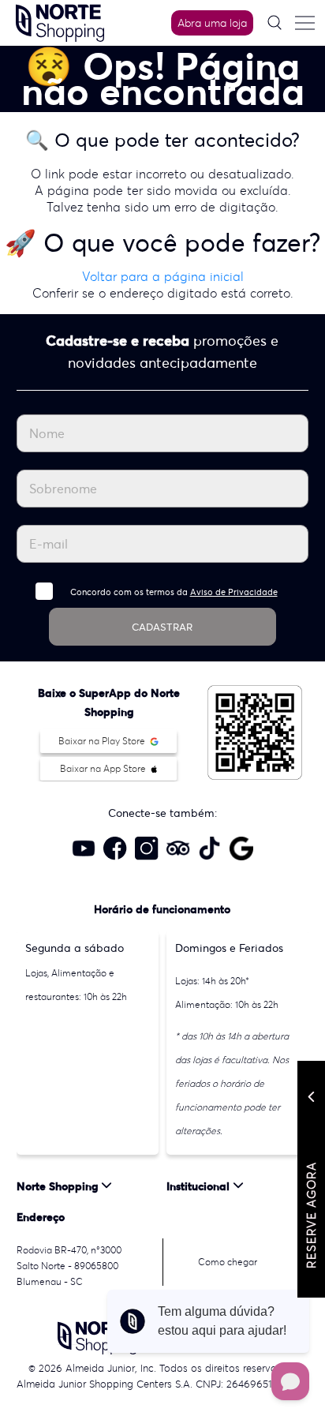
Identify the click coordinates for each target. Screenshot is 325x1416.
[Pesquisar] (274, 22)
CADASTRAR (162, 627)
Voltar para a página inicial (163, 276)
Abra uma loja (212, 23)
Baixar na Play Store (103, 741)
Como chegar (227, 1262)
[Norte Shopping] (60, 21)
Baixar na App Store (104, 768)
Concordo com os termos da (174, 591)
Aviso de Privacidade (234, 591)
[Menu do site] (304, 23)
